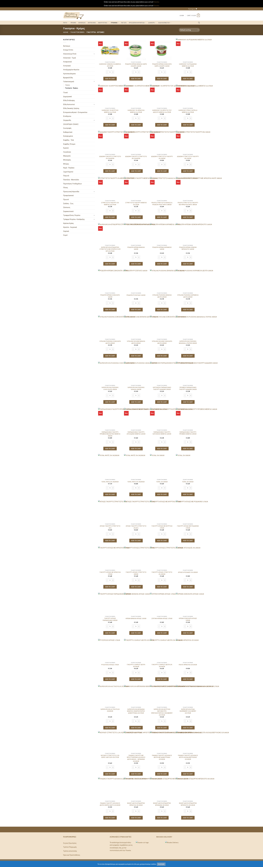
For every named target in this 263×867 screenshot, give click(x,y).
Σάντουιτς (66, 207)
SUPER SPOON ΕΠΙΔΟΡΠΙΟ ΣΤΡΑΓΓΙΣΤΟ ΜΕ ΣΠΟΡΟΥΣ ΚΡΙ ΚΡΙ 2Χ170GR (110, 249)
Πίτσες (65, 187)
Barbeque (81, 23)
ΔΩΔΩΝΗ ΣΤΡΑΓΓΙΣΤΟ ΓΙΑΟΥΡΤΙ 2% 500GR (162, 157)
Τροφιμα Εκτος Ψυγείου (71, 215)
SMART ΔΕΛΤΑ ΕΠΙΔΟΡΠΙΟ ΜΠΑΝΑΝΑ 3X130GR (162, 804)
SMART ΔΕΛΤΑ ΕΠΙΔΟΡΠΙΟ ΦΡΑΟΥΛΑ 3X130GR (136, 804)
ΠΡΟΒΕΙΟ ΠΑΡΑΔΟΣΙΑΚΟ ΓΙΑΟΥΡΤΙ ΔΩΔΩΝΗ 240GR (188, 388)
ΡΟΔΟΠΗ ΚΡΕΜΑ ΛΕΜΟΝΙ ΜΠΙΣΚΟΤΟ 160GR (188, 248)
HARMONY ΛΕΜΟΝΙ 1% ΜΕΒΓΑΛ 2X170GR (110, 65)
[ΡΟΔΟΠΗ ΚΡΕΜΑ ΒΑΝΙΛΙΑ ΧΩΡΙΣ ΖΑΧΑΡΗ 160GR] (136, 50)
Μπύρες (66, 164)
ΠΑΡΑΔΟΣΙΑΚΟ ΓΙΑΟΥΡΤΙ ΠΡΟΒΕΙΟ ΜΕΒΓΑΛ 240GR (187, 433)
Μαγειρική (66, 156)
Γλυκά (65, 92)
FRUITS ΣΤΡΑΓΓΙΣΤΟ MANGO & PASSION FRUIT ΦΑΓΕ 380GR (161, 203)
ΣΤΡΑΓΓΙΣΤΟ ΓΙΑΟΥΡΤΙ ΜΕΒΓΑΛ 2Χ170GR (136, 203)
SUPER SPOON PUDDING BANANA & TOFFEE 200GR (188, 342)
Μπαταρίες (67, 160)
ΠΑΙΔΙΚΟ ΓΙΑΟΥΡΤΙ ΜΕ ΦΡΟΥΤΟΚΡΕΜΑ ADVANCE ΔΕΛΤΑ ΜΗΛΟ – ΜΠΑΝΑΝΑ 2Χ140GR (136, 758)
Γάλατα (67, 85)
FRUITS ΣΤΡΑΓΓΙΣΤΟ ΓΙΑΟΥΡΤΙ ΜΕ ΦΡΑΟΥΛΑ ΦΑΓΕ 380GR (188, 203)
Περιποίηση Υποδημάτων (72, 184)
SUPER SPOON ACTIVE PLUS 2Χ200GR (110, 710)
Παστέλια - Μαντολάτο (71, 180)
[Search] (199, 23)
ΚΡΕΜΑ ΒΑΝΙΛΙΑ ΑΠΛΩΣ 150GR (136, 618)
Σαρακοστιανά (68, 211)
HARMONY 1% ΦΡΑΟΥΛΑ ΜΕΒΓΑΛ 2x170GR (136, 111)
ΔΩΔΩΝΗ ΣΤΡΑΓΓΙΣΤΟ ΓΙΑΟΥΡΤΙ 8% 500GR (188, 157)
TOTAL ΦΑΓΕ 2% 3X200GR (110, 482)
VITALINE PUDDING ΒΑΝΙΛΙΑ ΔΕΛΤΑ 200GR (162, 296)
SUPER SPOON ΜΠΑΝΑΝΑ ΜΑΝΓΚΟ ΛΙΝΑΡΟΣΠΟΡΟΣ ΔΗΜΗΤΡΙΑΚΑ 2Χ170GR (136, 711)
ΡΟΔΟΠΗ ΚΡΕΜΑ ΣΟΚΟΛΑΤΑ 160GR (110, 296)
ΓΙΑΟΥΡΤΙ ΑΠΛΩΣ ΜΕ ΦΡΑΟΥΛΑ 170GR (110, 573)
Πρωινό (73, 23)
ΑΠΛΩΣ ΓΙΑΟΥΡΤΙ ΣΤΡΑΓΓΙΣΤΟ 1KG (110, 527)
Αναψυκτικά (67, 62)
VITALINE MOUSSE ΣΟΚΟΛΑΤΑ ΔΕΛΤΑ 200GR (162, 342)
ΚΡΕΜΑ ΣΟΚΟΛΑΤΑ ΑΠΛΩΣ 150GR (188, 619)
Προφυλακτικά (68, 195)
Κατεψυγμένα (68, 136)
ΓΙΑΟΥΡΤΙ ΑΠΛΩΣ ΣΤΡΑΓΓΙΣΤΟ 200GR (136, 573)
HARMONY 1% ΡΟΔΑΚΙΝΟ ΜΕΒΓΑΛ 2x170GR (188, 65)
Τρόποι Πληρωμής (70, 847)
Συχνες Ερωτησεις (70, 843)
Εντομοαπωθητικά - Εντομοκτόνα (75, 112)
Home (65, 32)
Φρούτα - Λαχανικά (70, 227)
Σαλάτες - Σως (68, 203)
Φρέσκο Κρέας (68, 223)
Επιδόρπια (67, 116)
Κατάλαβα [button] (161, 864)
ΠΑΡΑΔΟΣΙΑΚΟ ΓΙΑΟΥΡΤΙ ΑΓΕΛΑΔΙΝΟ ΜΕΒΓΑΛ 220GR (136, 433)
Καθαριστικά (67, 132)
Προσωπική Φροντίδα (71, 191)
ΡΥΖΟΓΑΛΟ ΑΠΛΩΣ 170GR (110, 664)
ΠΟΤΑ (65, 23)
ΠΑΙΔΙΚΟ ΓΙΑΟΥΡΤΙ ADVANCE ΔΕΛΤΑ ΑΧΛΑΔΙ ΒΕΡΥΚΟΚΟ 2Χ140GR (188, 757)
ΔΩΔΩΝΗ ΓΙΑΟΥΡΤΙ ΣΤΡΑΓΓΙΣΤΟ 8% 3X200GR (136, 157)
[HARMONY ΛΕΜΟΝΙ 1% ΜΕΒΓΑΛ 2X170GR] (110, 50)
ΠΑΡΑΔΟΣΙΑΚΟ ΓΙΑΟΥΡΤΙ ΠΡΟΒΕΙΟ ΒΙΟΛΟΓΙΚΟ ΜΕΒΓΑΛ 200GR (110, 434)
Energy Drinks (68, 50)
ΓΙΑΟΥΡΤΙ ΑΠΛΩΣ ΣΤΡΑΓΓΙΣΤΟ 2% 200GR (162, 573)
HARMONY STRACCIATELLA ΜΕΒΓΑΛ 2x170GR (187, 111)
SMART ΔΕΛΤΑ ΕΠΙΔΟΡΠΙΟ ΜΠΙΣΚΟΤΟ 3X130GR (188, 804)
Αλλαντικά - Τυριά (69, 58)
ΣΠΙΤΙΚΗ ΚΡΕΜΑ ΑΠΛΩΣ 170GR (162, 618)
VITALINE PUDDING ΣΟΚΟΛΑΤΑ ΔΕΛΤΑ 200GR (110, 342)
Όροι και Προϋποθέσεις (71, 855)
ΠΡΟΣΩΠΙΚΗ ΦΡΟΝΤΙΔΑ (137, 23)
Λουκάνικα (67, 152)
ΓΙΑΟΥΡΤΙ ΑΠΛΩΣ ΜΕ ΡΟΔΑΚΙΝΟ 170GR (188, 527)
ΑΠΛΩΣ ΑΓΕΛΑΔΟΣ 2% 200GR (188, 572)
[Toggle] (94, 54)
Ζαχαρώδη (67, 120)
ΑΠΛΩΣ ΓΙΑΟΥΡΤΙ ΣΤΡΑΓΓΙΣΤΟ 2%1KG (136, 527)
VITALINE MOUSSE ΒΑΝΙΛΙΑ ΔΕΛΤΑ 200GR (136, 342)
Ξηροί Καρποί (68, 172)
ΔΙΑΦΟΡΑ (151, 23)
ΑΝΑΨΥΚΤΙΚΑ (102, 23)
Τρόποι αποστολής (70, 851)
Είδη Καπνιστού (69, 104)
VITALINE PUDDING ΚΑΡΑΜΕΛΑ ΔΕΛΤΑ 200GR (187, 296)
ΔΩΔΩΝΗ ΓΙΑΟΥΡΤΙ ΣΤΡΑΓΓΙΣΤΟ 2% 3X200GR (110, 157)
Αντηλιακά (92, 23)
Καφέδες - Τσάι (68, 140)
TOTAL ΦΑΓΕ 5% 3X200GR (136, 482)
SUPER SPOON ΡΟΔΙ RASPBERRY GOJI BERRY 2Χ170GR (188, 711)
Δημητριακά (67, 96)
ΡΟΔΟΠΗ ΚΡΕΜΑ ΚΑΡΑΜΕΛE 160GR (162, 248)
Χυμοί (65, 235)
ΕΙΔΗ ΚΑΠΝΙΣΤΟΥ (164, 23)
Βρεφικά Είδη (68, 78)
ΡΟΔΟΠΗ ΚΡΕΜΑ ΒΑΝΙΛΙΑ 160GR (136, 248)
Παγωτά (66, 176)
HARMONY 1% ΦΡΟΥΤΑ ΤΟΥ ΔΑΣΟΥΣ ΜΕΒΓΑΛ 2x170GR (162, 111)
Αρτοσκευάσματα (69, 74)
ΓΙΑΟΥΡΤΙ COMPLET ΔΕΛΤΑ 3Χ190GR (136, 665)
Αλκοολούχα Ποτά (69, 54)
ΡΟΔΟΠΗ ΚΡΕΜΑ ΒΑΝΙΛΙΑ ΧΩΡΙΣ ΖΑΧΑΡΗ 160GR (136, 65)
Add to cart (110, 78)
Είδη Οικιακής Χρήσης (71, 108)
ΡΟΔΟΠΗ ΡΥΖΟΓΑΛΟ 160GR (136, 295)
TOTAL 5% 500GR (162, 482)
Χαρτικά (66, 231)
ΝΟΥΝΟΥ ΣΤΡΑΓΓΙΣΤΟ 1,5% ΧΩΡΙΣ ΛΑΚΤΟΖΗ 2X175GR (110, 756)
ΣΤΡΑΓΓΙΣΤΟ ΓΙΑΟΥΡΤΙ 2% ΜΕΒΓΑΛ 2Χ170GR (110, 203)
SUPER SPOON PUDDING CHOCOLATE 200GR (110, 388)
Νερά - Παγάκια (68, 168)
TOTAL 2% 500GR (187, 482)
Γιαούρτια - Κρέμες (71, 88)
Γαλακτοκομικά (77, 32)
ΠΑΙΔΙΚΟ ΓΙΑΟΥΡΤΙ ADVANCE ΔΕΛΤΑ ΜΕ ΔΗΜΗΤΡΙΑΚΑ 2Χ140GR (162, 757)
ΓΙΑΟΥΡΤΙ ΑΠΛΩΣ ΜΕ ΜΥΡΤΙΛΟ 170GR (162, 527)
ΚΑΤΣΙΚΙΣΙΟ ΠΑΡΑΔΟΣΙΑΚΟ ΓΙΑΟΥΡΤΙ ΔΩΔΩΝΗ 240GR (162, 388)
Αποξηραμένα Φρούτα (71, 70)
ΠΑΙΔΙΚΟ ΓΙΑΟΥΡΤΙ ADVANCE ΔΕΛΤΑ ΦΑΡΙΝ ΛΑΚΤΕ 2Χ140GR (110, 804)
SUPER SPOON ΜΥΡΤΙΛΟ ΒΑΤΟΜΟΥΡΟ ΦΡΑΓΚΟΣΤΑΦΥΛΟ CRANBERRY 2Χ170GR (162, 712)
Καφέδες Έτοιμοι (69, 144)
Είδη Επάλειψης (69, 100)
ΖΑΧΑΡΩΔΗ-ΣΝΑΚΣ (70, 124)
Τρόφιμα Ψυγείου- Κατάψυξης (74, 219)
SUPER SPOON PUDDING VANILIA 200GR (136, 388)
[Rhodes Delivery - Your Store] (73, 15)
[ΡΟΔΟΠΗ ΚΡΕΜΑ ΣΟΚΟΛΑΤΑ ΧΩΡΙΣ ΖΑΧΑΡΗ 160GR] (162, 50)
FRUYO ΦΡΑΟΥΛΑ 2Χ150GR (188, 664)
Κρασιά (66, 148)
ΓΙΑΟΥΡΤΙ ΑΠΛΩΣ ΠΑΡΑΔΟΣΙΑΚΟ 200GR (110, 619)
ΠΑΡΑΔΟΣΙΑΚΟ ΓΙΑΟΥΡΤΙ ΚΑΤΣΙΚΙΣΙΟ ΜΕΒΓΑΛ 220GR (162, 433)
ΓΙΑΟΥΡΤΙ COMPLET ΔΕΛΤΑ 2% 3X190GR (162, 665)
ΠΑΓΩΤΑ (124, 23)
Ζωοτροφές (67, 128)
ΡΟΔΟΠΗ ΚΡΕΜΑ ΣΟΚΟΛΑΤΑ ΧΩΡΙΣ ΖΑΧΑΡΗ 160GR (162, 65)
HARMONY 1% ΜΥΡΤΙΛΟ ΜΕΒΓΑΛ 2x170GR (110, 111)
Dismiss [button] (156, 2)
